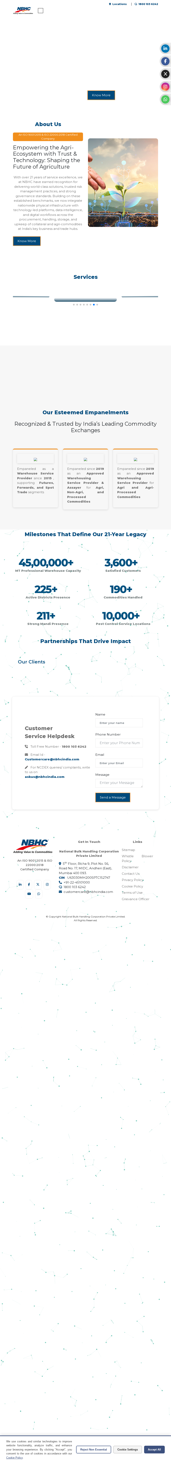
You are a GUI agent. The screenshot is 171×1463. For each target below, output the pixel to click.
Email (99, 755)
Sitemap (128, 850)
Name (100, 714)
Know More (27, 241)
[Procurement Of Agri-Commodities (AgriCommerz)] (145, 295)
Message (102, 775)
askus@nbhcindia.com (44, 777)
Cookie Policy (132, 886)
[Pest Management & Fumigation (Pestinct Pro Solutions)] (85, 298)
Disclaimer (130, 867)
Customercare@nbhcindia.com (52, 759)
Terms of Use (132, 893)
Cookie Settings (127, 1449)
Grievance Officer (135, 899)
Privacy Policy (132, 880)
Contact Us (131, 874)
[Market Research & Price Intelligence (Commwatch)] (26, 295)
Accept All (154, 1449)
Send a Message (113, 797)
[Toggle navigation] (40, 10)
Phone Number (108, 734)
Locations (119, 4)
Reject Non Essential (93, 1449)
